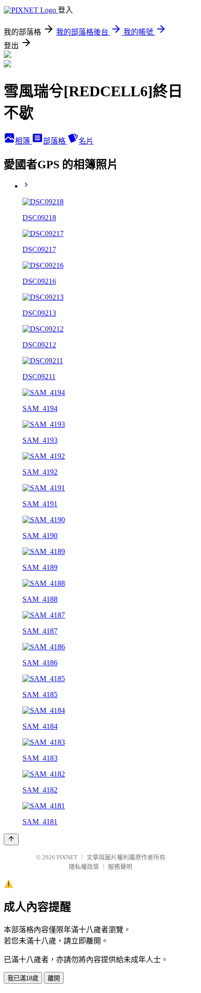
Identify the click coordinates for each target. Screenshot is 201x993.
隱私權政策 (84, 866)
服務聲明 (120, 866)
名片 (86, 141)
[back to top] (11, 839)
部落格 (55, 141)
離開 (54, 978)
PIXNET (67, 857)
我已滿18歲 (22, 978)
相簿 (23, 141)
